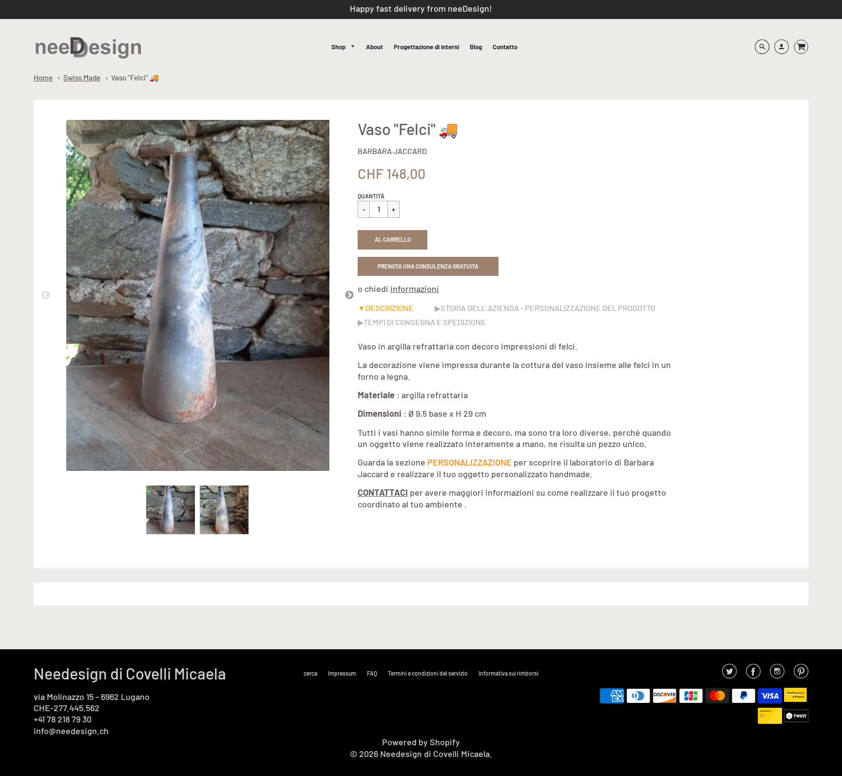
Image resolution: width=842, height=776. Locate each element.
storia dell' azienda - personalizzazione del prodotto (547, 307)
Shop (339, 47)
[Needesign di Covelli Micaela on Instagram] (777, 674)
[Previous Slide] (46, 295)
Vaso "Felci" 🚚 (135, 77)
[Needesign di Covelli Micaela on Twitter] (729, 674)
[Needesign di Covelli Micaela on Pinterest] (801, 674)
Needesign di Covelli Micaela (130, 673)
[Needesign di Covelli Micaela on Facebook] (753, 674)
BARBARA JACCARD (392, 150)
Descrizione (389, 307)
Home (43, 77)
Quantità (371, 196)
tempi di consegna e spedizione (425, 322)
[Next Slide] (349, 295)
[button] (392, 240)
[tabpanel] (170, 509)
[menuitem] (343, 47)
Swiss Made (81, 77)
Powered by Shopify (421, 742)
